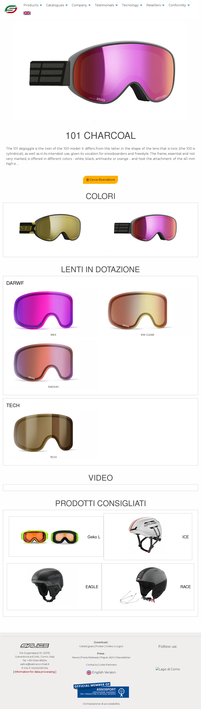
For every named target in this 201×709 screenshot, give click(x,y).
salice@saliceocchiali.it (34, 664)
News (75, 657)
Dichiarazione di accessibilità (101, 703)
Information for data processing (35, 671)
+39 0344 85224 (37, 660)
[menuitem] (31, 5)
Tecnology (130, 5)
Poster (100, 646)
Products (31, 5)
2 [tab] (100, 122)
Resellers (153, 5)
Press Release (90, 657)
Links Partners (108, 664)
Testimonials (104, 5)
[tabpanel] (100, 70)
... (17, 164)
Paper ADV (107, 657)
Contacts (91, 664)
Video (110, 646)
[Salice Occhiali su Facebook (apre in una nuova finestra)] (160, 655)
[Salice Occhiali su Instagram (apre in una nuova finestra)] (165, 655)
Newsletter (123, 657)
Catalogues (55, 5)
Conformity (177, 5)
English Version (103, 672)
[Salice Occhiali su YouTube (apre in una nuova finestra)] (170, 655)
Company (79, 5)
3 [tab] (106, 122)
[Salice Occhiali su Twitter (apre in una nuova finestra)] (175, 655)
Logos (119, 646)
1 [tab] (95, 122)
